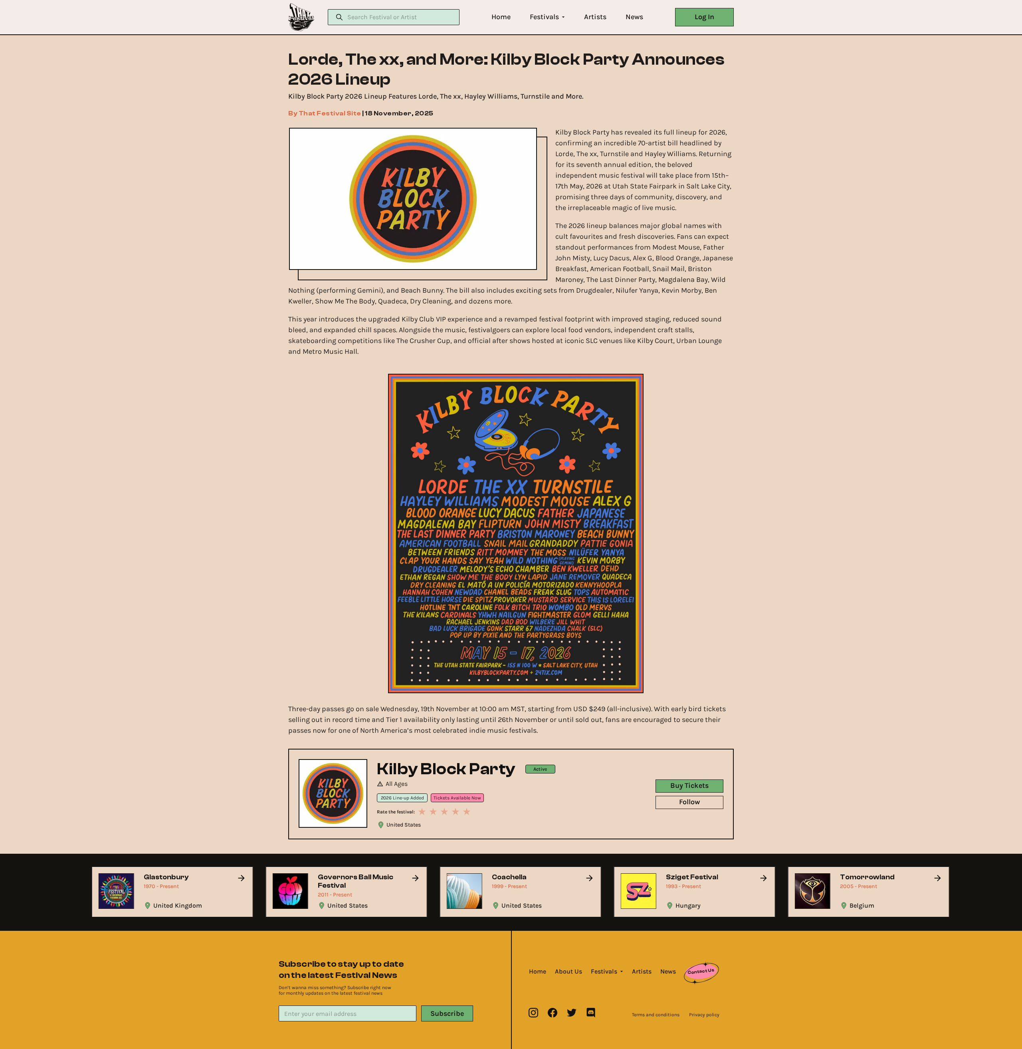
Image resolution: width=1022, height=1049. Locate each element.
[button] (501, 17)
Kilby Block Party (446, 769)
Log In (704, 16)
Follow (689, 801)
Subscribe (447, 1013)
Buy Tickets (689, 785)
